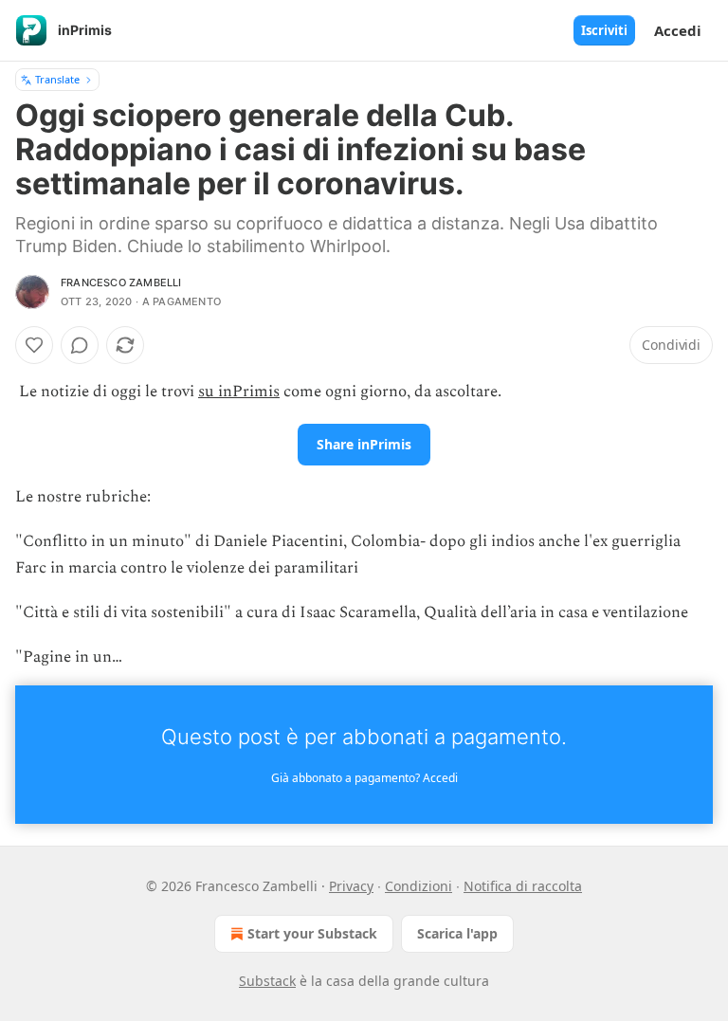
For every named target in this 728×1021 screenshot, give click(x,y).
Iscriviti (604, 30)
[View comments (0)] (80, 345)
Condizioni (418, 886)
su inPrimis (239, 391)
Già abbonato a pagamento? (364, 778)
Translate (57, 79)
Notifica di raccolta (523, 886)
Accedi (677, 30)
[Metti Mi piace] (34, 345)
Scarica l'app (457, 933)
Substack (267, 981)
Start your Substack (312, 933)
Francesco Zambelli (121, 282)
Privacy (351, 886)
